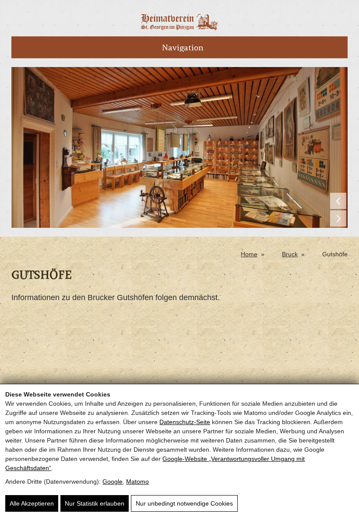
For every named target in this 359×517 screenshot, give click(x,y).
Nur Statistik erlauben (94, 503)
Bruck (290, 254)
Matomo (137, 481)
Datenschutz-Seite (184, 421)
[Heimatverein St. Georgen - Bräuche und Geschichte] (179, 28)
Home (249, 254)
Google (112, 481)
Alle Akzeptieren (32, 503)
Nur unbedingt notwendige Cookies (184, 503)
